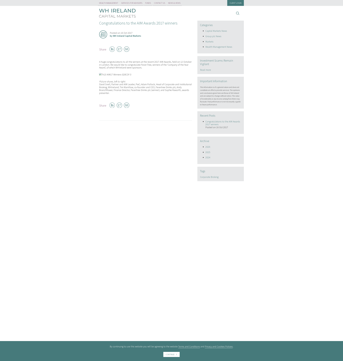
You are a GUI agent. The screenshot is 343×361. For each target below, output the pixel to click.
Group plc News (213, 36)
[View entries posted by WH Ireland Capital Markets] (103, 34)
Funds (148, 3)
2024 (207, 157)
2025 (207, 152)
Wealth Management (108, 3)
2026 (207, 146)
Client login (235, 3)
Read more (205, 69)
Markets (209, 41)
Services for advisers (131, 3)
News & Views (174, 3)
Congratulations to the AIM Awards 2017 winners (222, 123)
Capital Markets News (216, 30)
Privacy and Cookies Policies (219, 346)
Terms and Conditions (189, 346)
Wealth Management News (218, 46)
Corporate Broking (209, 176)
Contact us (159, 3)
